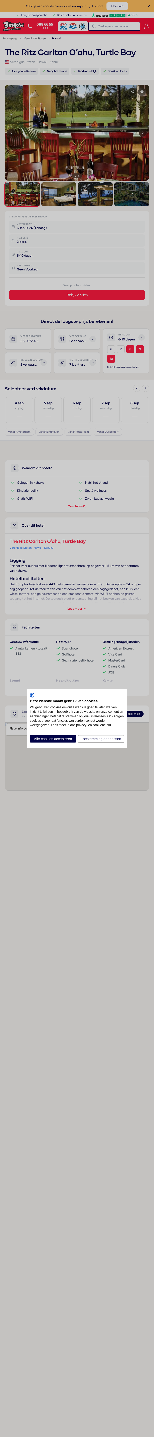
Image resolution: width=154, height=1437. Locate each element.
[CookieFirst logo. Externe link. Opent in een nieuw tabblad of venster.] (32, 695)
